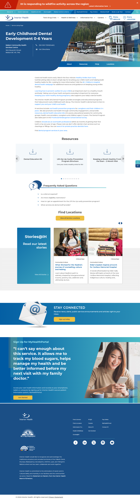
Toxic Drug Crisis (49, 17)
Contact (128, 12)
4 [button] (67, 178)
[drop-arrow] (58, 18)
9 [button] (76, 178)
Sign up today (64, 319)
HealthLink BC (36, 12)
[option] (33, 159)
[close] (137, 2)
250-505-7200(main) (46, 45)
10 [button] (78, 178)
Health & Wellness (68, 17)
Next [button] (122, 158)
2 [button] (63, 178)
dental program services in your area (53, 130)
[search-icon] (137, 12)
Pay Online (94, 12)
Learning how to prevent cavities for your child (53, 91)
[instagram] (103, 443)
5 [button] (69, 178)
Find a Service (77, 419)
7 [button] (72, 178)
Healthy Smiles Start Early (86, 77)
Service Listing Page (17, 25)
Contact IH (105, 427)
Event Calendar (23, 12)
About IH (10, 12)
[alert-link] (70, 5)
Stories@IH (47, 12)
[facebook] (75, 443)
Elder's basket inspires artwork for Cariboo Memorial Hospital (103, 266)
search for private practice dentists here (72, 126)
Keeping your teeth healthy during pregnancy (53, 95)
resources (38, 113)
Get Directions (44, 49)
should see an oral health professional (56, 122)
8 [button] (74, 178)
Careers (101, 17)
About (69, 64)
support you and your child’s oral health (50, 104)
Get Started (22, 397)
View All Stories (41, 274)
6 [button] (70, 178)
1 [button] (61, 178)
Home (7, 25)
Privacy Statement (55, 497)
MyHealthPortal (82, 12)
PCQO (90, 419)
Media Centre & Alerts (61, 12)
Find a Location (77, 423)
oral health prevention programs (62, 108)
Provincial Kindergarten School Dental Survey (69, 117)
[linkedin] (85, 443)
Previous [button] (18, 158)
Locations (110, 64)
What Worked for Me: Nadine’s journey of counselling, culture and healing (68, 267)
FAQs (97, 64)
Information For (86, 17)
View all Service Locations (70, 218)
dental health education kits (54, 113)
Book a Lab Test (117, 12)
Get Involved (92, 430)
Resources (83, 64)
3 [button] (65, 178)
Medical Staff (104, 12)
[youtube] (112, 443)
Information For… (78, 427)
